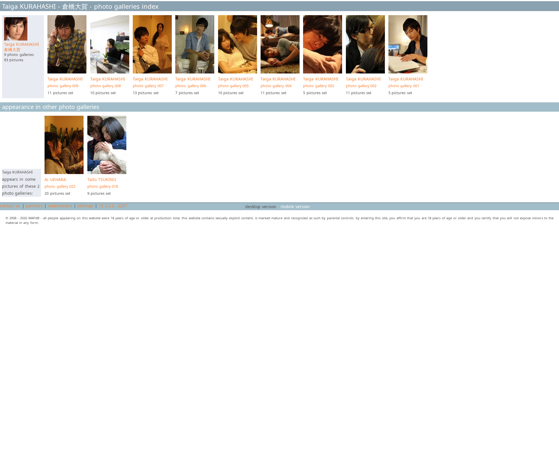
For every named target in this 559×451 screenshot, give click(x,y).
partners (34, 205)
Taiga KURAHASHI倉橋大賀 (21, 46)
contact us (10, 205)
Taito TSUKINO (102, 183)
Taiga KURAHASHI (64, 82)
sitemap (85, 205)
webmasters (60, 205)
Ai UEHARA (60, 183)
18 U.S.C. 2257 (113, 205)
